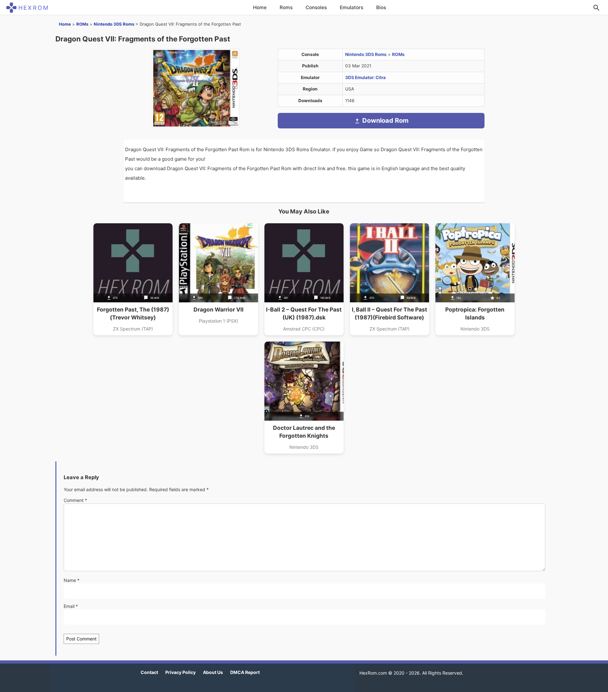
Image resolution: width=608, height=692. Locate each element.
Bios (381, 7)
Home (260, 7)
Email (71, 606)
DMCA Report (245, 672)
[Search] (596, 7)
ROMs (82, 24)
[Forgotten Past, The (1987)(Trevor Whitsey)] (133, 279)
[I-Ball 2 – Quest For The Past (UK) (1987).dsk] (304, 279)
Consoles (316, 7)
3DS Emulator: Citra (365, 77)
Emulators (351, 7)
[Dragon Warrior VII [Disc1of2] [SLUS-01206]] (218, 279)
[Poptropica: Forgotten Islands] (475, 279)
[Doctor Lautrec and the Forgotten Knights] (304, 398)
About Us (213, 672)
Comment (75, 500)
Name (71, 580)
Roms (286, 7)
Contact (149, 672)
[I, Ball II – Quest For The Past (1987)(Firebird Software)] (389, 279)
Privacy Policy (180, 672)
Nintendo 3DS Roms (114, 24)
